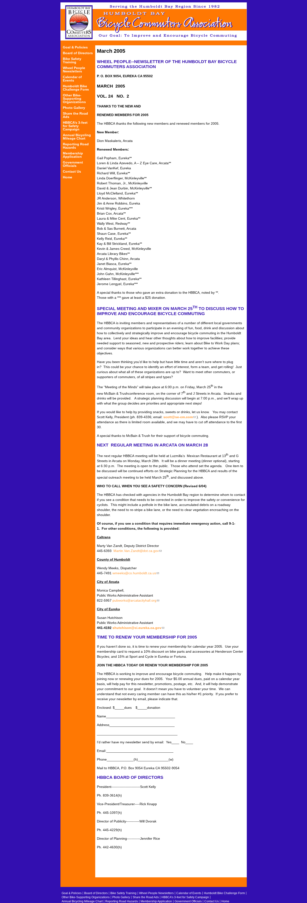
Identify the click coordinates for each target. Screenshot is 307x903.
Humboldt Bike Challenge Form (76, 87)
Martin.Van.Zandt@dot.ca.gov (137, 551)
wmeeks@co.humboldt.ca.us (135, 573)
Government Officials (73, 164)
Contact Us (72, 171)
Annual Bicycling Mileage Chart (77, 136)
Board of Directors (78, 53)
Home (67, 177)
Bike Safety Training (72, 60)
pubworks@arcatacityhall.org (135, 600)
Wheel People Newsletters (74, 69)
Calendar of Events (72, 78)
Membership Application (73, 155)
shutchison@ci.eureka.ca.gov (138, 628)
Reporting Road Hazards (76, 145)
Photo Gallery (74, 108)
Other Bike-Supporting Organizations (74, 99)
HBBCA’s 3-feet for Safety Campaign (75, 126)
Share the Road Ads (75, 115)
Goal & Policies (75, 47)
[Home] (153, 21)
